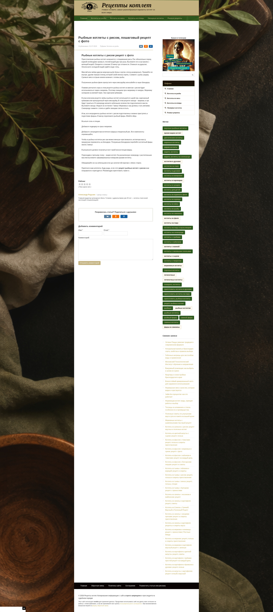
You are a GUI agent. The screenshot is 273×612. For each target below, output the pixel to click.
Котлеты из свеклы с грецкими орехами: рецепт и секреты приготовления (177, 516)
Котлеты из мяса (117, 18)
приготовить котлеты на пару (177, 294)
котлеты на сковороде (173, 232)
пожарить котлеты (172, 284)
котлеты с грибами (172, 237)
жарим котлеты (170, 147)
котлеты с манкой (171, 247)
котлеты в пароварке (173, 180)
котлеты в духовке (172, 171)
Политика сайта (114, 586)
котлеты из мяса (171, 204)
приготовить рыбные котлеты (177, 299)
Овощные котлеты (156, 18)
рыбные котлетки (183, 308)
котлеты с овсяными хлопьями (177, 251)
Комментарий (83, 238)
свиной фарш (186, 318)
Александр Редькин (86, 195)
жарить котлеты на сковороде (177, 157)
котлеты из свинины (173, 213)
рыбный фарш (170, 318)
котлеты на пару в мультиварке (177, 228)
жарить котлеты (171, 152)
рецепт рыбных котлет (174, 303)
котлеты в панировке (173, 175)
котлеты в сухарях (172, 185)
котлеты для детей (172, 190)
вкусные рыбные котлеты (175, 128)
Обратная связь (97, 586)
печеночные (169, 275)
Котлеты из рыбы (98, 18)
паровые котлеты (171, 270)
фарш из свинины (172, 327)
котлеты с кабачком (172, 242)
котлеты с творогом (172, 261)
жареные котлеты (171, 142)
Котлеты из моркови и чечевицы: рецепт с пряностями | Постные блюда (178, 532)
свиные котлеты (171, 322)
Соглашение (130, 586)
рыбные (167, 308)
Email (106, 230)
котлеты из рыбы (171, 209)
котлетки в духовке (172, 161)
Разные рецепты (175, 18)
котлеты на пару (171, 223)
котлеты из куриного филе (175, 194)
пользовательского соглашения (131, 603)
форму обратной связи (100, 605)
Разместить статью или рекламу (152, 586)
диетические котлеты (173, 138)
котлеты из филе (171, 218)
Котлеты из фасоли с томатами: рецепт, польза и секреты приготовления (177, 442)
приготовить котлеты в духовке (178, 289)
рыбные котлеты (171, 313)
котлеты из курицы (172, 199)
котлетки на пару (171, 166)
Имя (80, 230)
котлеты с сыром (171, 256)
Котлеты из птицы (136, 18)
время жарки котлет (172, 133)
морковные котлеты (173, 265)
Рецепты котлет (127, 4)
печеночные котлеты (173, 280)
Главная (83, 18)
